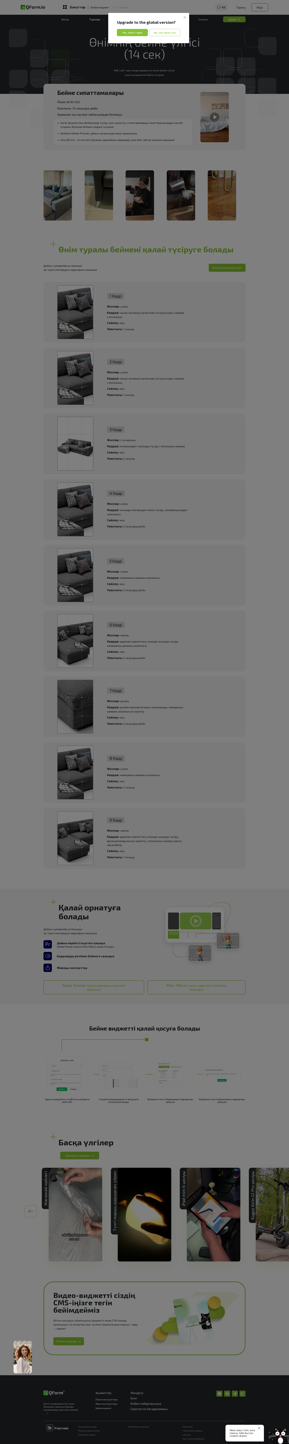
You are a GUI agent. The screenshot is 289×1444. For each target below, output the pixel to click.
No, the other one (165, 32)
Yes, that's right (132, 32)
